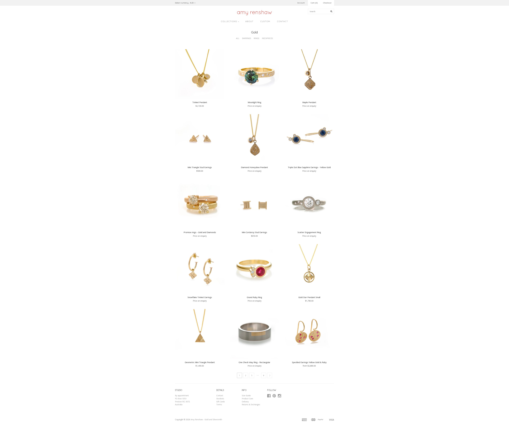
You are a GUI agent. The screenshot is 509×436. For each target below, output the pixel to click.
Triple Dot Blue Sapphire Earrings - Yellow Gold (309, 167)
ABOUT (249, 21)
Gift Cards (220, 401)
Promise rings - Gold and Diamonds (200, 232)
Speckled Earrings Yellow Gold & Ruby (309, 362)
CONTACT (282, 21)
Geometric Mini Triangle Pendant (200, 362)
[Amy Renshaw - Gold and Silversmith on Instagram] (280, 396)
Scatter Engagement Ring (309, 232)
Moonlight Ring (254, 102)
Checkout (327, 3)
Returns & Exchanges (251, 404)
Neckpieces (267, 38)
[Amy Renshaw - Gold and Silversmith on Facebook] (270, 396)
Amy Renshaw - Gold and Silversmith (206, 419)
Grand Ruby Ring (254, 297)
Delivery (245, 401)
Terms (219, 404)
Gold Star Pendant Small (309, 297)
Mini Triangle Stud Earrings (200, 167)
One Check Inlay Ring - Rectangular (254, 362)
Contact (219, 395)
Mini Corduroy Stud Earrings (254, 232)
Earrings (246, 38)
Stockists (220, 398)
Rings (256, 38)
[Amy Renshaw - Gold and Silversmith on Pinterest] (275, 396)
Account (301, 3)
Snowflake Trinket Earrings (200, 297)
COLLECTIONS (229, 21)
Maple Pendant (309, 102)
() (314, 3)
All (237, 38)
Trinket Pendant (199, 102)
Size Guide (246, 395)
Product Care (247, 398)
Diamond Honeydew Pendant (254, 167)
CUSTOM (265, 21)
